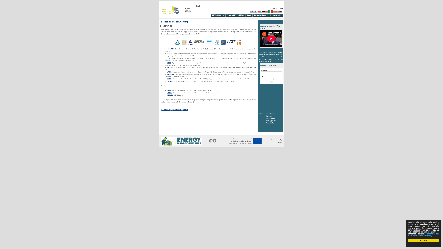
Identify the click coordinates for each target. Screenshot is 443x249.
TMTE (169, 81)
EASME (230, 100)
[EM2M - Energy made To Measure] (181, 145)
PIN (262, 76)
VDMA (169, 90)
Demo (249, 15)
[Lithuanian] (274, 12)
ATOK (169, 72)
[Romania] (281, 12)
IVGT (169, 79)
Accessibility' (270, 123)
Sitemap (269, 116)
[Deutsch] (263, 12)
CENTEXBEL (171, 74)
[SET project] (170, 15)
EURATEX (171, 49)
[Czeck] (261, 12)
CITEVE (170, 54)
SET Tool (241, 15)
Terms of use (270, 118)
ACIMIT (169, 93)
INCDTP (170, 67)
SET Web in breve (218, 15)
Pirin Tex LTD (171, 95)
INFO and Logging (275, 15)
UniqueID (264, 70)
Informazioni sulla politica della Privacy (423, 234)
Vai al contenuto (164, 2)
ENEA (169, 63)
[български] (254, 12)
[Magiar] (266, 12)
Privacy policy (270, 121)
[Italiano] (270, 13)
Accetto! (423, 240)
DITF (169, 58)
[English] (251, 12)
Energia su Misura (260, 15)
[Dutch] (276, 12)
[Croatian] (259, 12)
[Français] (256, 12)
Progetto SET (231, 15)
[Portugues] (278, 12)
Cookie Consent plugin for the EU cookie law (423, 244)
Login (281, 8)
